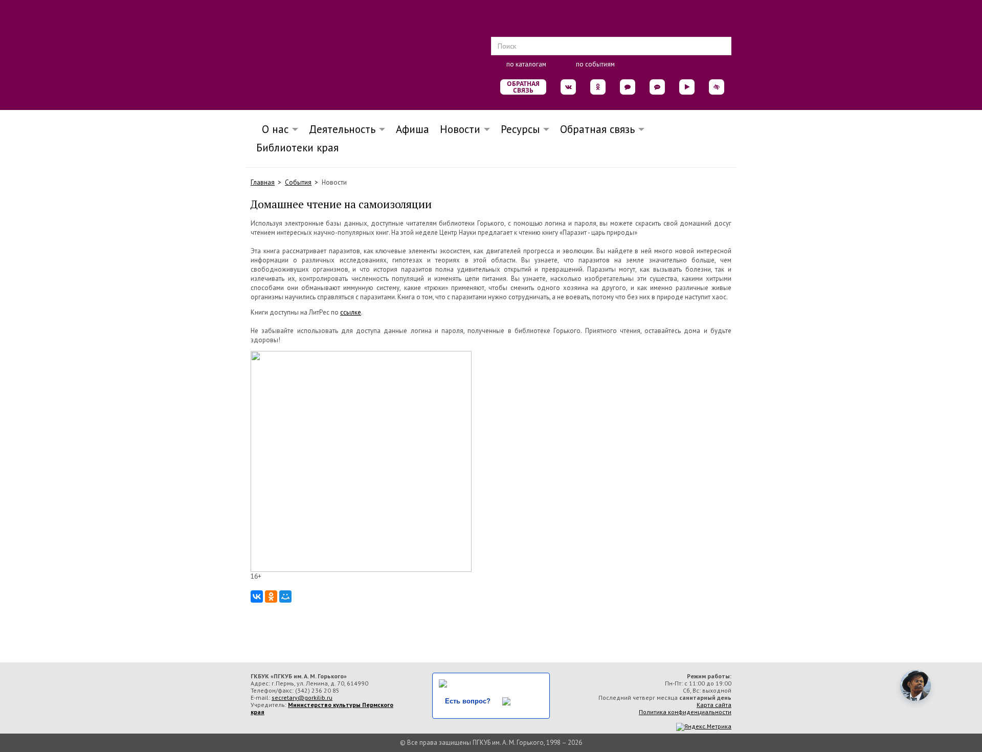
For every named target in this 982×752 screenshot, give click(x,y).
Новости (460, 129)
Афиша (412, 129)
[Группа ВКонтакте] (568, 87)
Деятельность (342, 129)
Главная (263, 182)
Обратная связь (523, 87)
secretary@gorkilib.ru (302, 697)
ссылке (350, 312)
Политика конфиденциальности (685, 712)
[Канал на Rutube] (687, 87)
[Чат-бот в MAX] (657, 87)
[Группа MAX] (627, 87)
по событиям (595, 64)
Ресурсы (520, 129)
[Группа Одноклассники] (598, 87)
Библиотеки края (297, 147)
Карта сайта (714, 705)
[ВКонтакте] (257, 596)
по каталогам (526, 64)
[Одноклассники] (271, 596)
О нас (272, 129)
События (298, 182)
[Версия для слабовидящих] (716, 87)
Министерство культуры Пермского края (322, 708)
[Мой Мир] (285, 596)
